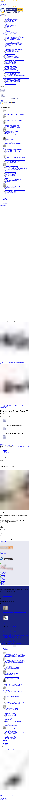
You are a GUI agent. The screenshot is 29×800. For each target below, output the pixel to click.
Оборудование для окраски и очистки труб (15, 43)
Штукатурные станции (10, 84)
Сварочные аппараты (10, 54)
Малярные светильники (10, 63)
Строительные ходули (10, 68)
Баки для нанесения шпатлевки (12, 80)
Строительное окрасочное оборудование (14, 36)
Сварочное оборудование (8, 50)
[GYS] (1, 552)
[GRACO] (2, 575)
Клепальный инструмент (11, 62)
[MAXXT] (6, 551)
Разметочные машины (8, 45)
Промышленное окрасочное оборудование (12, 42)
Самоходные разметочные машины (13, 49)
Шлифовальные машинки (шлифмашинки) (12, 70)
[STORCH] (2, 583)
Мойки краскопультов (10, 66)
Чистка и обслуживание (10, 69)
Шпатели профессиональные (12, 82)
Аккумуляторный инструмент (12, 57)
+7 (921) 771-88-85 (11, 3)
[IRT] (1, 577)
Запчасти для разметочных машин (13, 46)
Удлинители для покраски (11, 30)
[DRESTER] (3, 572)
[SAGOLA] (3, 582)
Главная (2, 319)
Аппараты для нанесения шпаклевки (13, 79)
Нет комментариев (12, 615)
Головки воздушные (10, 22)
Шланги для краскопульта (11, 32)
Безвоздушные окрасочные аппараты (11, 33)
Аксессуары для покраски (9, 18)
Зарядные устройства (10, 24)
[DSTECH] (2, 573)
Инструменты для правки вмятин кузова (14, 60)
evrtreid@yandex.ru (4, 1)
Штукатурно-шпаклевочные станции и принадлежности (16, 78)
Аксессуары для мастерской (11, 19)
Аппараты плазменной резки (12, 51)
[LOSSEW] (2, 579)
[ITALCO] (2, 578)
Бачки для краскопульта (10, 20)
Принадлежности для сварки (12, 52)
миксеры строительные (10, 64)
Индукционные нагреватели (12, 58)
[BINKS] (6, 561)
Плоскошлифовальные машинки (12, 72)
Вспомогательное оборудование (12, 81)
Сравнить (5, 744)
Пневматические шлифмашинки (12, 73)
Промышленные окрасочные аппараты (14, 44)
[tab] (16, 450)
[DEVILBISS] (3, 563)
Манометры (8, 26)
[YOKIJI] (2, 543)
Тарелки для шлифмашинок (11, 74)
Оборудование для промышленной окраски (15, 34)
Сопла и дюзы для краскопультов (13, 28)
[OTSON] (2, 581)
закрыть (2, 747)
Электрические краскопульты (12, 40)
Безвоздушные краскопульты (12, 38)
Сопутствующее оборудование (10, 56)
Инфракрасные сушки (10, 61)
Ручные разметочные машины (12, 48)
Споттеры (7, 55)
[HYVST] (2, 576)
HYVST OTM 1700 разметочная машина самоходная (12, 362)
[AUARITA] (3, 553)
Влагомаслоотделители (10, 21)
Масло (6, 27)
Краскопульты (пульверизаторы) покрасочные (13, 37)
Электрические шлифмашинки (12, 76)
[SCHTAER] (3, 541)
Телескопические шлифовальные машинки (15, 75)
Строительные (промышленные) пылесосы (15, 67)
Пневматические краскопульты (12, 39)
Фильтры (7, 31)
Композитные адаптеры (10, 25)
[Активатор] (6, 571)
